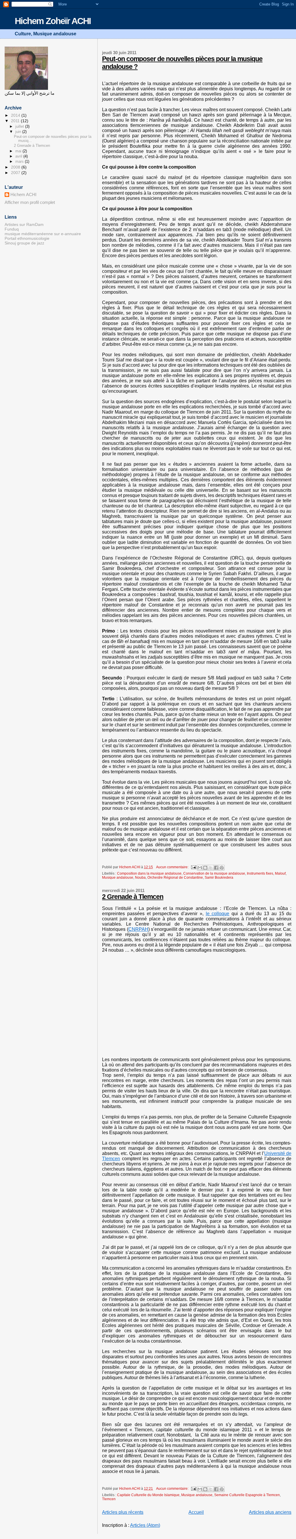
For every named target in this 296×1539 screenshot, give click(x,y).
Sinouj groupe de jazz (24, 243)
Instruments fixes (260, 873)
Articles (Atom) (145, 1525)
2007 (16, 172)
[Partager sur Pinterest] (222, 868)
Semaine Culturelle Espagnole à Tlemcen (247, 1495)
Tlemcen (109, 1499)
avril (19, 156)
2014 (16, 115)
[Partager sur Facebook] (216, 868)
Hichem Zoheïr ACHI (53, 21)
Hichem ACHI (23, 194)
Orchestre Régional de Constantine (175, 877)
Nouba (140, 877)
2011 (16, 120)
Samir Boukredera (219, 877)
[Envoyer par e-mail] (200, 868)
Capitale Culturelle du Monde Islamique (148, 1495)
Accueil (196, 1512)
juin (18, 131)
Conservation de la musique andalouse (214, 873)
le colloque (218, 913)
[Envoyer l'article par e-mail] (193, 867)
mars (20, 161)
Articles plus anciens (270, 1512)
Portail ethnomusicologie (27, 238)
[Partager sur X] (211, 868)
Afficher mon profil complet (30, 202)
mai (19, 151)
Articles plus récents (122, 1512)
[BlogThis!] (205, 868)
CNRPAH (138, 929)
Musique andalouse (117, 877)
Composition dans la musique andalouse (149, 873)
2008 (16, 167)
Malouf (280, 873)
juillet (20, 126)
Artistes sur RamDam (24, 224)
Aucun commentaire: (172, 867)
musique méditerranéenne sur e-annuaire (43, 233)
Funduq (12, 229)
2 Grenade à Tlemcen (132, 896)
